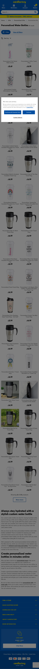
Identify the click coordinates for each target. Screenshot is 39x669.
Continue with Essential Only (12, 112)
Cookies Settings (17, 117)
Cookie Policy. (29, 107)
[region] (19, 109)
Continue (28, 112)
